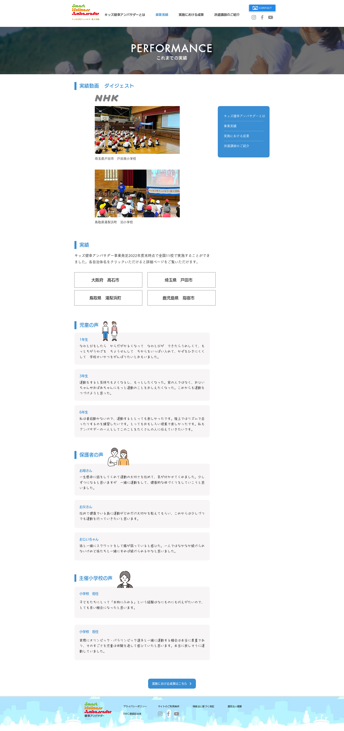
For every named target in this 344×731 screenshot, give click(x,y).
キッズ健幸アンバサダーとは (244, 116)
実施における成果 (236, 136)
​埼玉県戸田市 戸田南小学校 (115, 158)
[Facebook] (262, 17)
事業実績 (230, 126)
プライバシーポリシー (135, 706)
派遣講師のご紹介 (236, 145)
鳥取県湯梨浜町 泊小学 (114, 222)
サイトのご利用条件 (168, 706)
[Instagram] (254, 17)
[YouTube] (271, 17)
